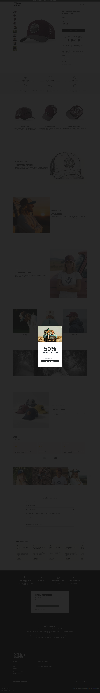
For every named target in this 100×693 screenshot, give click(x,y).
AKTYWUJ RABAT (50, 361)
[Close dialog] (61, 327)
